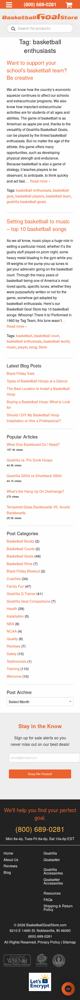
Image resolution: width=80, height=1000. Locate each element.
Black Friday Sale (20, 373)
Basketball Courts (21, 548)
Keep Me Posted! (40, 774)
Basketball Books (20, 541)
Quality (12, 638)
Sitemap (69, 942)
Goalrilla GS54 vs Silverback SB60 (34, 475)
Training (13, 668)
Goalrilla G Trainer (21, 593)
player (22, 347)
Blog (7, 872)
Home (8, 853)
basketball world (56, 341)
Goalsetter (52, 859)
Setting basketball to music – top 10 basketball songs (38, 225)
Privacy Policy (49, 942)
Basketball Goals (20, 556)
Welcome (14, 676)
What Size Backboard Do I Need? (33, 444)
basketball (24, 335)
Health (12, 608)
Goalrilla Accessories (53, 871)
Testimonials (16, 661)
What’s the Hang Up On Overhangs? (35, 491)
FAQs (48, 899)
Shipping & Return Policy (58, 907)
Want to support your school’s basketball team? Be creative (37, 70)
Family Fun (15, 586)
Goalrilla (50, 853)
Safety (12, 653)
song (33, 347)
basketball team (58, 196)
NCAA (12, 631)
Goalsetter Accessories (53, 881)
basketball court (46, 335)
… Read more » (38, 181)
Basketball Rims (19, 563)
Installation (15, 616)
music (11, 347)
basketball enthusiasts (33, 190)
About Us (11, 859)
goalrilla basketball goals (26, 201)
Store (43, 347)
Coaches (14, 578)
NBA (10, 623)
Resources (52, 893)
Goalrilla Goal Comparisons (28, 601)
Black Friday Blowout (23, 571)
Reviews (13, 646)
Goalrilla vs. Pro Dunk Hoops (29, 460)
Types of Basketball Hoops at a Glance (37, 381)
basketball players (29, 196)
